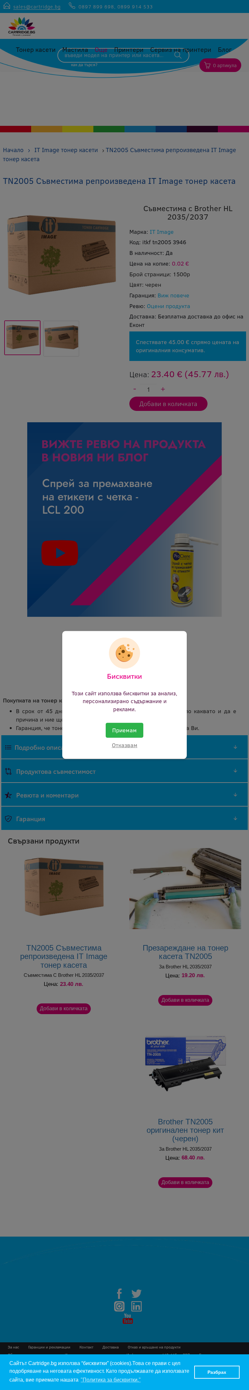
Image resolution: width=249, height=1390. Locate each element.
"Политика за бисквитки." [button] (111, 1380)
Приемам (124, 730)
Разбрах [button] (217, 1372)
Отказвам (124, 745)
